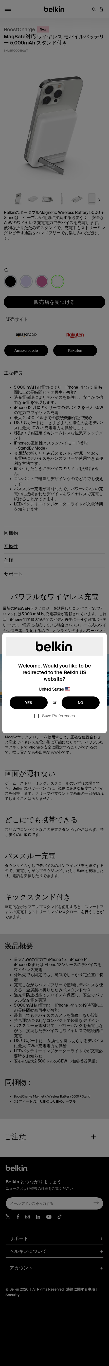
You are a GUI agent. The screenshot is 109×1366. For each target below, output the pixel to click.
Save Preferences (58, 716)
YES (28, 702)
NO (80, 702)
